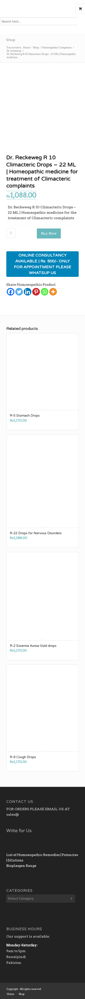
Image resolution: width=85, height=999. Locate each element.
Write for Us (19, 830)
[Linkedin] (27, 292)
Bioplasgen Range (21, 866)
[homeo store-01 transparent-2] (35, 8)
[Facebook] (10, 292)
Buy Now (49, 233)
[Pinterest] (36, 292)
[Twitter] (19, 292)
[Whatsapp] (44, 292)
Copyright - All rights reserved (23, 989)
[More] (53, 292)
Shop (10, 40)
